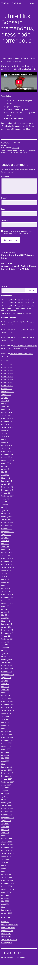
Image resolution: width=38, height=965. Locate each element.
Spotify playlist (8, 126)
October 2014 (6, 529)
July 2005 (5, 859)
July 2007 (5, 788)
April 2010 (5, 689)
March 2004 (6, 907)
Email (4, 209)
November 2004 (7, 883)
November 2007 (7, 776)
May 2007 (5, 794)
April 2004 (5, 904)
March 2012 (5, 621)
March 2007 (5, 800)
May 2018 (5, 403)
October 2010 (6, 672)
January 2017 (6, 448)
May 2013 (5, 579)
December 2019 (7, 383)
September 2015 (7, 496)
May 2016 (5, 472)
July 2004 (5, 895)
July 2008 (5, 752)
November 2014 (7, 526)
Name (4, 198)
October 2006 (6, 815)
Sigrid (21, 152)
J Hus (29, 150)
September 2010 (7, 675)
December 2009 (7, 701)
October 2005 (6, 850)
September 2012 (7, 603)
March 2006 (5, 835)
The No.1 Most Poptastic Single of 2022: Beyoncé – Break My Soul (16, 309)
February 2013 (6, 588)
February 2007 (6, 803)
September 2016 (7, 460)
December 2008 (7, 737)
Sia (17, 152)
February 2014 (6, 552)
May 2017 (4, 439)
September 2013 (7, 567)
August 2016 (6, 463)
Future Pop (15, 148)
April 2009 (5, 725)
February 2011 (6, 660)
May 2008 (5, 758)
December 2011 (7, 630)
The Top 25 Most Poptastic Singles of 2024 (17, 303)
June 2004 (5, 898)
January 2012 (6, 627)
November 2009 (7, 704)
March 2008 (5, 764)
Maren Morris (5, 152)
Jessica (5, 145)
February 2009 (6, 731)
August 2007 (6, 785)
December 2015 (7, 487)
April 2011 (4, 654)
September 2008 (7, 746)
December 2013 (7, 558)
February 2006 (6, 838)
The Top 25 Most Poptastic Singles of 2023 (17, 306)
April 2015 (5, 511)
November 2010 (7, 669)
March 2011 (5, 657)
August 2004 (6, 892)
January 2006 (6, 841)
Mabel (33, 150)
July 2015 (4, 502)
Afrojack (9, 150)
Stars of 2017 (6, 933)
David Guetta (17, 150)
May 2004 (5, 901)
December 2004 (7, 880)
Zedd (25, 152)
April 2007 (5, 797)
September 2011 (7, 639)
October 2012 (6, 600)
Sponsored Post (7, 931)
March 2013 (5, 585)
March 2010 (5, 692)
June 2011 (5, 648)
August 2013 (6, 570)
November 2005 (7, 847)
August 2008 (6, 749)
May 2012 (5, 615)
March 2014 (5, 549)
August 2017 (6, 430)
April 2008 (5, 761)
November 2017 (7, 421)
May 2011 (4, 651)
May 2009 (5, 722)
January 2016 (6, 484)
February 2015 (6, 517)
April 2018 (5, 406)
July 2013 (4, 573)
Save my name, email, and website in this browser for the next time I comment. (18, 232)
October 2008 (6, 743)
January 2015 (6, 520)
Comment (5, 176)
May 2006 (5, 830)
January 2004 (6, 913)
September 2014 (7, 532)
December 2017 (7, 418)
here (8, 61)
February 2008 (6, 767)
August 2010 (6, 678)
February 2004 (6, 910)
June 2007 (5, 791)
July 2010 (4, 681)
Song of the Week (8, 928)
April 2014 (5, 546)
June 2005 (5, 862)
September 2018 (7, 392)
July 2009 (5, 716)
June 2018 (5, 400)
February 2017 (6, 445)
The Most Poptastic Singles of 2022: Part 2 (17, 313)
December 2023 (7, 371)
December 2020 (7, 380)
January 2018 (6, 415)
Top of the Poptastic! (9, 940)
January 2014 (6, 555)
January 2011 (6, 663)
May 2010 (5, 687)
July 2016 (4, 466)
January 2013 (6, 591)
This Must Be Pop (11, 3)
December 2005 (7, 844)
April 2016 (5, 475)
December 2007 (7, 773)
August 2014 (6, 535)
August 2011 (5, 642)
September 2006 (7, 818)
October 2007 (6, 779)
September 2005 (7, 853)
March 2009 (5, 728)
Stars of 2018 (6, 936)
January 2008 (6, 770)
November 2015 (7, 490)
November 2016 (7, 454)
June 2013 (5, 576)
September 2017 (7, 427)
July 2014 (4, 538)
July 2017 (4, 433)
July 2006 (5, 824)
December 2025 (7, 365)
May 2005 (5, 865)
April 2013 (5, 582)
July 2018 (4, 398)
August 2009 (6, 713)
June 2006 (5, 827)
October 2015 (6, 493)
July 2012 (4, 609)
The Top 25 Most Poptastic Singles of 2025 (17, 300)
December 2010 (7, 666)
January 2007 (6, 806)
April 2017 (5, 442)
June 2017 (5, 436)
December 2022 (7, 374)
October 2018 (6, 389)
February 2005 (6, 874)
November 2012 (7, 597)
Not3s (13, 152)
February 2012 (6, 624)
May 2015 (5, 508)
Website (4, 220)
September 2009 (7, 710)
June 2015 (5, 505)
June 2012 (5, 612)
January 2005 (6, 877)
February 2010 (6, 695)
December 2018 (7, 386)
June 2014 (5, 541)
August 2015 (6, 499)
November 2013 (7, 561)
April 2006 (5, 832)
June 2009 (5, 719)
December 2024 (7, 368)
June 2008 (5, 755)
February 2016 (6, 481)
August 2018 (6, 395)
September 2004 (7, 889)
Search (4, 286)
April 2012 (5, 618)
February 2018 (6, 412)
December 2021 (7, 377)
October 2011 (6, 636)
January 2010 (6, 698)
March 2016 (5, 478)
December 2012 (7, 594)
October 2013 (6, 564)
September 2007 (7, 782)
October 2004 (6, 886)
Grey (24, 150)
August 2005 (6, 856)
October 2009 (6, 707)
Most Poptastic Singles (9, 925)
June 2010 (5, 684)
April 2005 (5, 868)
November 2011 (7, 633)
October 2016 (6, 457)
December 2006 (7, 809)
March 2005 (5, 871)
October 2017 (6, 424)
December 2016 (7, 451)
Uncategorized (6, 942)
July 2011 (4, 645)
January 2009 (6, 734)
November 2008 (7, 740)
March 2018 (5, 409)
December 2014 (7, 523)
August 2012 (6, 606)
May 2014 (5, 544)
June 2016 (5, 469)
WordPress (21, 957)
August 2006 (6, 821)
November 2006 (7, 812)
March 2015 (5, 514)
